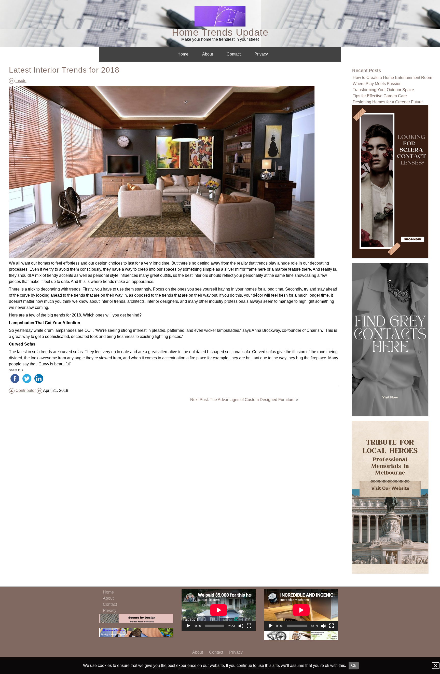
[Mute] (240, 625)
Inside (21, 80)
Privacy (261, 54)
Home (182, 54)
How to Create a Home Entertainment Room (392, 77)
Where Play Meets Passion (377, 83)
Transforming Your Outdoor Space (383, 90)
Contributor (26, 390)
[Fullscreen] (249, 625)
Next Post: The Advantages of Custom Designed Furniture (242, 399)
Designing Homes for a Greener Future (388, 102)
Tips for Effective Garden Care (380, 96)
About (207, 54)
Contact (234, 54)
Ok (353, 665)
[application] (219, 610)
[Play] (188, 625)
